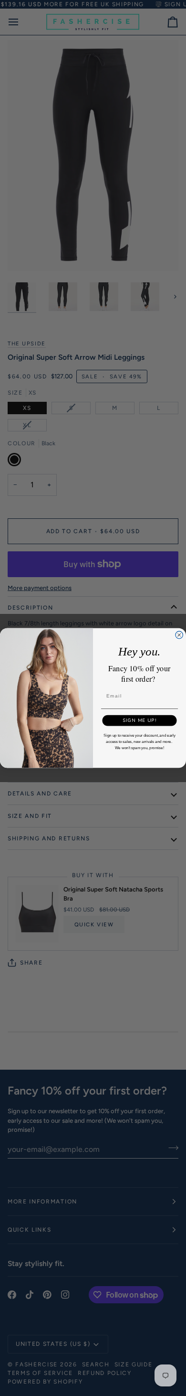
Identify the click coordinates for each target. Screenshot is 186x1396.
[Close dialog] (179, 635)
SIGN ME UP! (140, 720)
